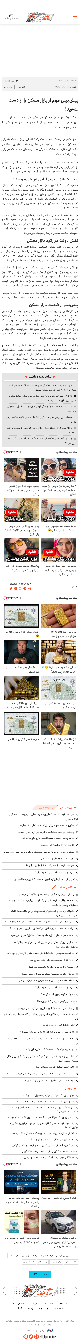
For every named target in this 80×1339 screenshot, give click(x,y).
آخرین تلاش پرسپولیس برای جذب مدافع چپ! (52, 960)
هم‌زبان (33, 1304)
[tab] (67, 807)
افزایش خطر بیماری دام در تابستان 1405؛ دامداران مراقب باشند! (43, 1133)
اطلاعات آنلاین (40, 17)
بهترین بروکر (56, 1262)
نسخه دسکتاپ (40, 1274)
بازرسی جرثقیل (62, 1255)
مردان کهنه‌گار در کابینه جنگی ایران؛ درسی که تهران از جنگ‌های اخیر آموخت (41, 430)
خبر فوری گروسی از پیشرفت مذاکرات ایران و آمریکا (50, 866)
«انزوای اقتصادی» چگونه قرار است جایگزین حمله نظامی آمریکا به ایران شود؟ (42, 441)
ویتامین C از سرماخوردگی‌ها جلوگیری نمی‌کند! (52, 967)
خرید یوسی (14, 1255)
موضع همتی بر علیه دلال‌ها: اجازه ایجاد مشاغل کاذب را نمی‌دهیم (43, 935)
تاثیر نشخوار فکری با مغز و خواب (59, 1025)
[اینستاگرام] (36, 1336)
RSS (19, 1309)
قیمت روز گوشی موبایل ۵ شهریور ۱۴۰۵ (56, 1001)
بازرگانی (68, 1088)
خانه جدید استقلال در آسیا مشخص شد (55, 1067)
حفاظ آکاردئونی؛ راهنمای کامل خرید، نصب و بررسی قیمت (46, 1157)
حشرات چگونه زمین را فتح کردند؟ (58, 994)
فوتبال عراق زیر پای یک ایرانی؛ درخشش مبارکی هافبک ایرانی (45, 1102)
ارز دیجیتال (42, 1262)
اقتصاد (60, 80)
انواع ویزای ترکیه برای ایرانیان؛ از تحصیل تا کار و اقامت (48, 1095)
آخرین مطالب (65, 887)
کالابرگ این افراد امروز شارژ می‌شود (58, 845)
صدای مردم (18, 1304)
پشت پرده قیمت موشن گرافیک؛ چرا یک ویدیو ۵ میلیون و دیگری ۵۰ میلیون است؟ (43, 1125)
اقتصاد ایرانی (71, 1262)
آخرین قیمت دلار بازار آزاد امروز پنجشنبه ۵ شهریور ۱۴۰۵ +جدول (44, 879)
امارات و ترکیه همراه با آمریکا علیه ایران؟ (55, 872)
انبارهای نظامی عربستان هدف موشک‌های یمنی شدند (48, 974)
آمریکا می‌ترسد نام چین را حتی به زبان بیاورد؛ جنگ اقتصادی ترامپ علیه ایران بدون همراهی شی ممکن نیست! (41, 387)
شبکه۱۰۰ (63, 1304)
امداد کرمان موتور (30, 1255)
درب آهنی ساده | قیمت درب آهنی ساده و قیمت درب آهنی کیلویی (43, 1145)
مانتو (74, 1255)
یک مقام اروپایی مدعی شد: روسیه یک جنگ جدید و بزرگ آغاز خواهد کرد (39, 922)
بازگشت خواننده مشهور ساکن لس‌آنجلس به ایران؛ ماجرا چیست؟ (42, 928)
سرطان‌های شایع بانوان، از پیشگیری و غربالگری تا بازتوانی (46, 981)
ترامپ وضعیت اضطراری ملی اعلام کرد (56, 859)
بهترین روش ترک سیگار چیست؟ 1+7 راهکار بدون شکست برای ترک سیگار (39, 1117)
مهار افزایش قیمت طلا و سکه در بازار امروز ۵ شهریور (49, 1081)
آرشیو (30, 1309)
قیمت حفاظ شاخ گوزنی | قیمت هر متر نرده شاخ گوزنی (48, 1151)
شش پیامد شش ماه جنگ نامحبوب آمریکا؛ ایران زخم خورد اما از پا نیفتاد (39, 1074)
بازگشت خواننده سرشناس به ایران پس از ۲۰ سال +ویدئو (46, 832)
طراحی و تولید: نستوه (37, 1330)
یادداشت (58, 1309)
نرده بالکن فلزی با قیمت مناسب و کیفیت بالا (53, 1139)
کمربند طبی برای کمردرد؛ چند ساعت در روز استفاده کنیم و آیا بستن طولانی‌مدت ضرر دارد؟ (43, 1109)
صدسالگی (48, 1304)
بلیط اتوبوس (29, 1262)
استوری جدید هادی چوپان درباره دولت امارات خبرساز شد (47, 825)
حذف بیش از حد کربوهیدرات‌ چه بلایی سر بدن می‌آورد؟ (47, 1032)
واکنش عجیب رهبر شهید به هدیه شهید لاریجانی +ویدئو (46, 894)
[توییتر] (31, 1336)
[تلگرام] (25, 1336)
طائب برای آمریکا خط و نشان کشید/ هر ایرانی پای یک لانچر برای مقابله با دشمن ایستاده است (40, 1058)
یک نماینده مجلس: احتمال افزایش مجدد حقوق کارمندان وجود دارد (41, 953)
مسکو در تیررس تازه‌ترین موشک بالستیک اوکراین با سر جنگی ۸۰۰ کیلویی (39, 852)
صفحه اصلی (70, 80)
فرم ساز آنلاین (47, 1255)
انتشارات (43, 1309)
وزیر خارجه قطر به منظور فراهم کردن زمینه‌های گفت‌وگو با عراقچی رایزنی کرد (41, 1016)
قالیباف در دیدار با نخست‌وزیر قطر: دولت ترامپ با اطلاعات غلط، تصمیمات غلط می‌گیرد (44, 913)
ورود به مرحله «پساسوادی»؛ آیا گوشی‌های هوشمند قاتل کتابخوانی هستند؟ (41, 409)
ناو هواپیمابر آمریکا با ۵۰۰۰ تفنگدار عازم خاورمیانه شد (48, 838)
